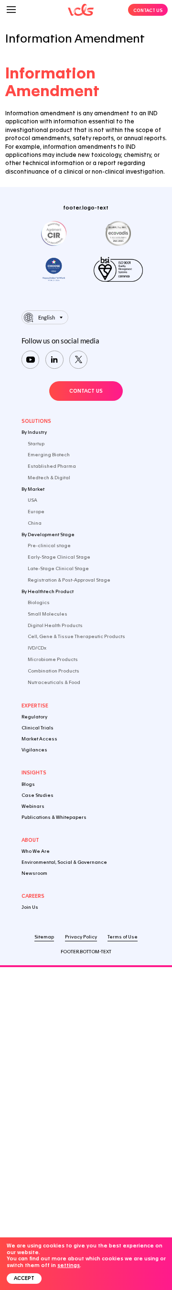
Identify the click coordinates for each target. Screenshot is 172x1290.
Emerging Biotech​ (49, 454)
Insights (34, 773)
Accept (24, 1278)
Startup (36, 443)
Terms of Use (123, 936)
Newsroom (34, 873)
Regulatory (34, 716)
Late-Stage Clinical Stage (58, 568)
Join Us (30, 907)
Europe (36, 511)
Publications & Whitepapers (54, 817)
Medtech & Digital (49, 477)
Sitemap (44, 936)
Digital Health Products (55, 625)
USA (32, 500)
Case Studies (38, 795)
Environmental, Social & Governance (64, 862)
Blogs (28, 784)
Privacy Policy (81, 936)
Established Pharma (52, 466)
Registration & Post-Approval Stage (69, 580)
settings (68, 1265)
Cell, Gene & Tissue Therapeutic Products (76, 636)
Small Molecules (47, 614)
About (30, 840)
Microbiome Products (53, 659)
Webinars (33, 806)
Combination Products (53, 670)
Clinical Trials (38, 727)
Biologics (39, 602)
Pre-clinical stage (49, 545)
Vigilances (34, 749)
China (35, 523)
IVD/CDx (37, 648)
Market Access (39, 738)
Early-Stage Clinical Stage (59, 557)
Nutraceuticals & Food (54, 682)
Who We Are (36, 851)
